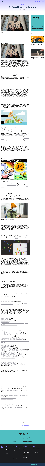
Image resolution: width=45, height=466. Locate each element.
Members (7, 449)
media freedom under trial (6, 68)
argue (12, 89)
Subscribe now (33, 464)
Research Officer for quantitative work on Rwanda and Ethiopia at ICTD (11, 333)
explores (24, 62)
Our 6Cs (24, 448)
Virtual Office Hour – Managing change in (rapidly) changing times (10, 381)
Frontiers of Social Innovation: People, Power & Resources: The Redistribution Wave (13, 403)
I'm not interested (40, 464)
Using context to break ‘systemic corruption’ (7, 301)
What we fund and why (15, 446)
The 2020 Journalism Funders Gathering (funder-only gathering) (10, 419)
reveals (23, 233)
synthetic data (3, 95)
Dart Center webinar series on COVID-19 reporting (8, 398)
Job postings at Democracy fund (5, 321)
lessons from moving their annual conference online (14, 225)
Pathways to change (14, 451)
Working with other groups (26, 452)
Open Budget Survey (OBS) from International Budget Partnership (10, 392)
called (2, 85)
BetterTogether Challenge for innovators (6, 320)
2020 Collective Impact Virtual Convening (7, 399)
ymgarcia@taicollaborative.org (36, 448)
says (9, 130)
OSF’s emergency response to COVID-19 (7, 307)
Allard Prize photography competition (6, 345)
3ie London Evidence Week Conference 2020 (7, 384)
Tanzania (27, 68)
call (4, 131)
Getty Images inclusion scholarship (6, 336)
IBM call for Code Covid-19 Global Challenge (7, 362)
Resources (24, 454)
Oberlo (6, 256)
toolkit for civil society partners (23, 76)
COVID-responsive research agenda (19, 220)
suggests (2, 65)
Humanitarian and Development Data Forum (7, 421)
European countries (6, 69)
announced (11, 309)
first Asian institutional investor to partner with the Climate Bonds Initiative (15, 152)
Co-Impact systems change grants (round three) (7, 337)
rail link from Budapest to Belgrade (12, 149)
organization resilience (22, 264)
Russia (23, 68)
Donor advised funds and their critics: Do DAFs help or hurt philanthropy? (11, 407)
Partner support (14, 455)
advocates (4, 199)
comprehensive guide (14, 74)
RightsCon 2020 (3, 414)
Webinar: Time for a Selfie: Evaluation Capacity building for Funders (10, 401)
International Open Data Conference (6, 422)
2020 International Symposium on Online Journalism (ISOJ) (9, 386)
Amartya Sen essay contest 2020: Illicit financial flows (9, 363)
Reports (23, 458)
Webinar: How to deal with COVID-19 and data (8, 376)
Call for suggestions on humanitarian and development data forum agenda (11, 339)
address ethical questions (13, 83)
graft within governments (4, 194)
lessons (22, 227)
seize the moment (6, 263)
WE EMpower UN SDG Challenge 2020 (6, 417)
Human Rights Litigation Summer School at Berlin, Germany (9, 412)
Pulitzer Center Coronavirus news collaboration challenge (9, 325)
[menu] (43, 1)
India (25, 68)
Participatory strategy (14, 458)
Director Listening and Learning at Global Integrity (8, 343)
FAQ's (7, 453)
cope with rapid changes (10, 259)
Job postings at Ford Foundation (5, 318)
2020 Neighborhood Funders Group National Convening (9, 415)
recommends (14, 195)
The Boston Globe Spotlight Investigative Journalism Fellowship (10, 332)
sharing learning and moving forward (14, 269)
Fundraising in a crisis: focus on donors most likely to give (9, 405)
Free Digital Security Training (5, 322)
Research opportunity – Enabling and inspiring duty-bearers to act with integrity (12, 349)
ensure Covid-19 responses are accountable (12, 189)
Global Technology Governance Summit (6, 373)
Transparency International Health (10, 219)
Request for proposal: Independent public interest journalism (9, 338)
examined (27, 134)
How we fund (14, 453)
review (2, 78)
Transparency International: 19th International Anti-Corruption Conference (11, 372)
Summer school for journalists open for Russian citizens (9, 353)
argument (8, 95)
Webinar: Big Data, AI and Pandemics (6, 388)
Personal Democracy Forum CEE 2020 (6, 385)
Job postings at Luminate (4, 319)
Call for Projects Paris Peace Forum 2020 (7, 348)
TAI (21, 9)
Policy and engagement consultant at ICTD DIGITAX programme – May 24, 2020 (12, 356)
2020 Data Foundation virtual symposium (7, 409)
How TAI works (25, 446)
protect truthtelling (21, 69)
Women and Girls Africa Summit (5, 413)
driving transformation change (18, 266)
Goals (7, 448)
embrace (17, 104)
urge (24, 98)
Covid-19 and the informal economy (18, 134)
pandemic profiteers (25, 143)
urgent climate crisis (4, 313)
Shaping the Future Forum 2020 (5, 375)
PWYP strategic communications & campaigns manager (9, 330)
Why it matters (13, 450)
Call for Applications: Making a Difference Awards (8, 334)
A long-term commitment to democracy (6, 289)
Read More (32, 47)
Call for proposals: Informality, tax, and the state (8, 329)
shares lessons (6, 271)
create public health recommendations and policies (20, 223)
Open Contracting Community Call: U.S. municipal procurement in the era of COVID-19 (13, 377)
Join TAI (7, 452)
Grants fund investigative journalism (6, 346)
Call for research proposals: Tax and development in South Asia (10, 327)
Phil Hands (6, 181)
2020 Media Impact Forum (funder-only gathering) (8, 410)
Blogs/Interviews (25, 457)
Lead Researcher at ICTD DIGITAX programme (7, 355)
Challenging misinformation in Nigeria (6, 296)
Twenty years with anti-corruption (6, 282)
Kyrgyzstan (20, 68)
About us (7, 446)
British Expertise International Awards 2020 (7, 383)
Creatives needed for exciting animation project (8, 347)
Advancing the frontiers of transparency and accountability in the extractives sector (13, 395)
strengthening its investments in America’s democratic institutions (16, 290)
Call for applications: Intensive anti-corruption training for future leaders (11, 354)
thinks (21, 93)
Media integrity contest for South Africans (7, 352)
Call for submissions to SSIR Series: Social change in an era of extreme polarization (13, 364)
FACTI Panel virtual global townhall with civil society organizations (10, 390)
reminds (6, 258)
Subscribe (37, 28)
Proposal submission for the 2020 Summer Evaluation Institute (10, 357)
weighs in (15, 91)
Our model (24, 449)
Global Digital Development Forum (6, 400)
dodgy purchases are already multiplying (12, 185)
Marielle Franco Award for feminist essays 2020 (8, 358)
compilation (15, 107)
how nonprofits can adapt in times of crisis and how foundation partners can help (12, 265)
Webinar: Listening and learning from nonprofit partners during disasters (11, 379)
